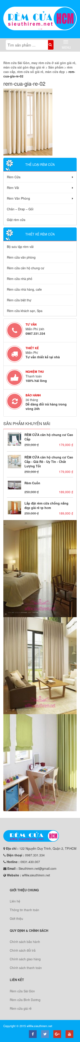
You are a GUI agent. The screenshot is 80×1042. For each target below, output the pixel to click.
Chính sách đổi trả (23, 950)
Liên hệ (15, 901)
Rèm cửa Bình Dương (25, 999)
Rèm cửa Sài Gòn (22, 991)
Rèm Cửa (13, 177)
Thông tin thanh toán (24, 910)
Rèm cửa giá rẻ (21, 1008)
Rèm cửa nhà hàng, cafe (24, 289)
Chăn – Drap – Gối (20, 209)
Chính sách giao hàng (25, 959)
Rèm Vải (13, 187)
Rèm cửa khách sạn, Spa (24, 310)
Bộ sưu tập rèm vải (20, 246)
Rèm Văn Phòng (18, 198)
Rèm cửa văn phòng (21, 257)
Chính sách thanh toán (26, 967)
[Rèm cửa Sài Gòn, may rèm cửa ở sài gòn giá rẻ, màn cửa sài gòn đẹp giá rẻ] (40, 18)
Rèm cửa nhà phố (19, 278)
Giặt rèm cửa (16, 219)
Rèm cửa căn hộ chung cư (25, 268)
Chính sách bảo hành (25, 941)
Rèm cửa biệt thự (19, 300)
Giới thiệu (16, 918)
